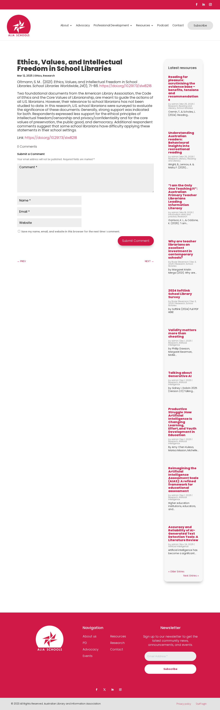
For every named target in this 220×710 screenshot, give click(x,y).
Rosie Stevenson (180, 261)
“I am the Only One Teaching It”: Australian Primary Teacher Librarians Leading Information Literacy (182, 196)
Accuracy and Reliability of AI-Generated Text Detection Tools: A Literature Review (183, 533)
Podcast (163, 25)
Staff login (201, 703)
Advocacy (83, 25)
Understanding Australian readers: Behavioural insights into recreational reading (181, 142)
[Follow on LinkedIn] (203, 4)
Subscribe (200, 25)
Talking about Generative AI (180, 374)
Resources (143, 25)
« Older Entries (176, 571)
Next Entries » (191, 575)
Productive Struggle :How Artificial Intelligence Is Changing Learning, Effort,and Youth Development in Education (182, 422)
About (64, 25)
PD (85, 643)
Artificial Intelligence (177, 343)
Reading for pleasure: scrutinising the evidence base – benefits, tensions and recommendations (183, 88)
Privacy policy (184, 703)
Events (87, 656)
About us (89, 636)
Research (49, 75)
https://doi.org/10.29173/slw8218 (125, 85)
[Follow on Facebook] (196, 4)
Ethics (38, 75)
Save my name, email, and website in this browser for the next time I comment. (70, 231)
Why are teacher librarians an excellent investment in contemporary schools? (182, 249)
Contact (178, 25)
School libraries (185, 108)
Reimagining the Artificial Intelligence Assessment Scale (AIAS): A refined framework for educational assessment (183, 479)
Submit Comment (135, 241)
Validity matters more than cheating (182, 333)
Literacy (182, 158)
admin (175, 103)
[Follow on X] (104, 689)
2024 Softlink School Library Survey (180, 293)
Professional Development (111, 25)
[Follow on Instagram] (210, 4)
